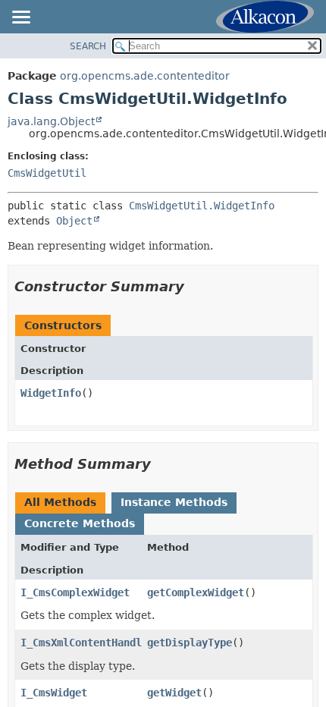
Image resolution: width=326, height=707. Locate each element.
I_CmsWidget (53, 693)
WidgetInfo (50, 393)
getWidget (174, 693)
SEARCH (88, 46)
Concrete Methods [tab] (79, 523)
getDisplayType (189, 642)
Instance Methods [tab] (174, 502)
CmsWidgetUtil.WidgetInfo (201, 206)
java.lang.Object (51, 121)
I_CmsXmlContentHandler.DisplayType (123, 642)
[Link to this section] (195, 286)
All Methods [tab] (60, 502)
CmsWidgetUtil (47, 173)
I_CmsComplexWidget (75, 592)
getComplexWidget (195, 592)
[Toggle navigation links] (20, 18)
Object (74, 221)
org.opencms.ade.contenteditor (145, 76)
